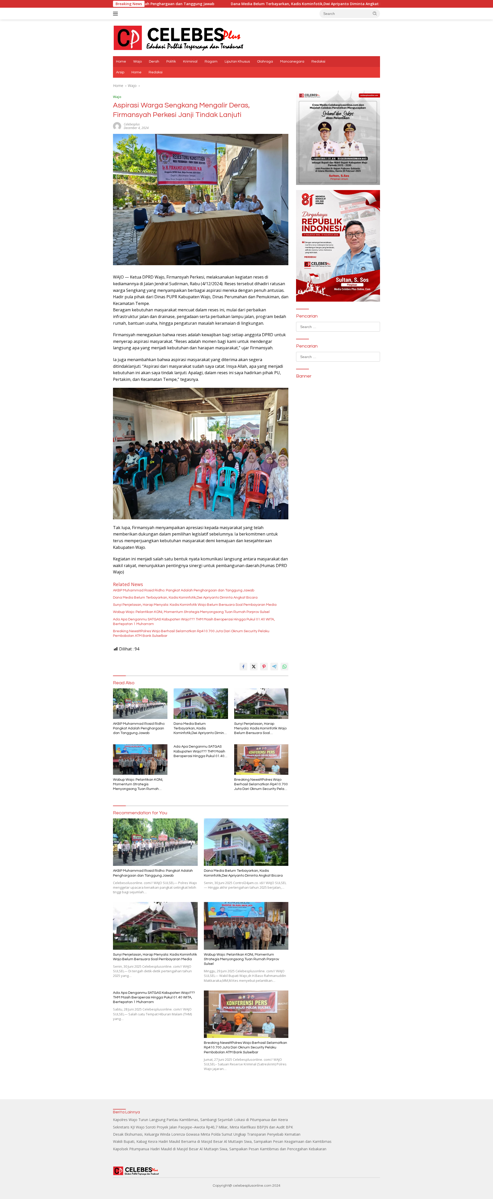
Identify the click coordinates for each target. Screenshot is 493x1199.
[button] (375, 13)
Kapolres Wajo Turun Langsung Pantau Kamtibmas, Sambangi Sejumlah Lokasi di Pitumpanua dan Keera (200, 1119)
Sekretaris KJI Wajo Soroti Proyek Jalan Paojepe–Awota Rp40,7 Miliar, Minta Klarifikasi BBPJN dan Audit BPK (203, 1127)
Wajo (137, 61)
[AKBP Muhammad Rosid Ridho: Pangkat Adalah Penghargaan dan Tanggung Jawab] (140, 703)
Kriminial (190, 61)
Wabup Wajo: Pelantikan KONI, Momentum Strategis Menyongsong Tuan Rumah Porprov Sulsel (191, 612)
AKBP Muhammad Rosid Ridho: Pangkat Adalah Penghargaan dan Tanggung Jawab (183, 590)
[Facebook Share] (243, 666)
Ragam (211, 61)
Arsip (120, 72)
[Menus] (116, 13)
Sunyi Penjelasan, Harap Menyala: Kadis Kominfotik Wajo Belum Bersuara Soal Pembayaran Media (195, 605)
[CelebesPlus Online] (178, 37)
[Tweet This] (254, 666)
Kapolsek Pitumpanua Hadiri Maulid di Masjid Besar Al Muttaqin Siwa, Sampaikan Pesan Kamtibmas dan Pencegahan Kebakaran (219, 1148)
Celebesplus (132, 124)
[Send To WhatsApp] (284, 666)
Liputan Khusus (237, 61)
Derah (154, 61)
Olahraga (265, 61)
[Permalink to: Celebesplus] (117, 125)
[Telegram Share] (274, 666)
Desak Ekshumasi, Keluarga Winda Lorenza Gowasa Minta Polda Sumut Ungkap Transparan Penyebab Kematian (206, 1134)
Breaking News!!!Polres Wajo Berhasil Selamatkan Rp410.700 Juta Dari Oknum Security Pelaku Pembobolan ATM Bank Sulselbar (191, 633)
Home (121, 61)
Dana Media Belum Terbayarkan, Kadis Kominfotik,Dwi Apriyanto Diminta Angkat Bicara (242, 4)
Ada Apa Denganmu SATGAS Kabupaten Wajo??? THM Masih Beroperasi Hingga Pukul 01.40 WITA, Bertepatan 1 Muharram (194, 622)
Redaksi (318, 61)
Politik (171, 61)
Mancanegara (292, 61)
